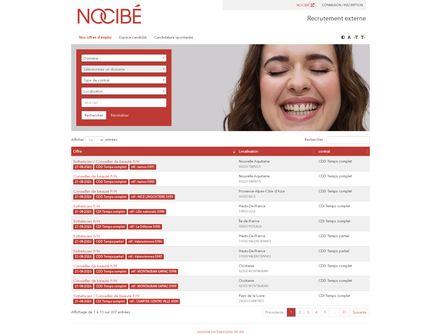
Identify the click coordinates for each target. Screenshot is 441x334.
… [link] (334, 312)
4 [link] (316, 312)
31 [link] (344, 312)
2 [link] (300, 312)
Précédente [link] (274, 312)
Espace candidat (132, 37)
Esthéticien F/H (86, 206)
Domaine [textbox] (91, 58)
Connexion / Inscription (342, 5)
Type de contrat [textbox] (96, 80)
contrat (324, 151)
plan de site (235, 331)
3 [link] (308, 312)
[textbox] (124, 69)
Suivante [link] (359, 312)
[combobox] (123, 58)
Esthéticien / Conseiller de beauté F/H (106, 295)
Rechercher (94, 115)
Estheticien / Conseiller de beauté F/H (106, 161)
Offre (77, 151)
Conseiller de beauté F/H (95, 176)
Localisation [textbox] (93, 91)
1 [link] (291, 312)
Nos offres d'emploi (95, 37)
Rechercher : (315, 139)
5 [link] (325, 312)
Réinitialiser (120, 115)
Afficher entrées (94, 139)
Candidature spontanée (173, 37)
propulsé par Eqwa (211, 331)
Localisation (248, 151)
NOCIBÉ (304, 5)
